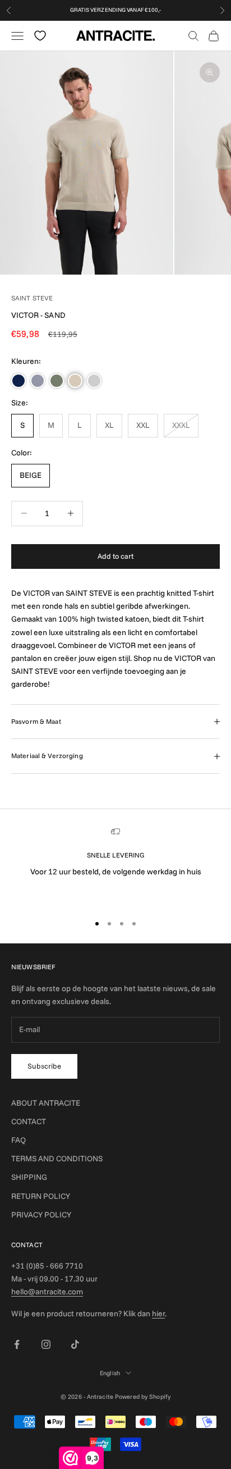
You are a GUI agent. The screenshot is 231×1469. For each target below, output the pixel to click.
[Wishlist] (40, 35)
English (110, 1373)
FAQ (18, 1140)
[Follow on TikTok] (75, 1344)
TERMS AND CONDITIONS (57, 1158)
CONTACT (28, 1121)
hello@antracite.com (47, 1291)
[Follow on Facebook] (16, 1344)
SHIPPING (29, 1177)
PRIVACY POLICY (41, 1215)
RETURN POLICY (40, 1196)
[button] (18, 380)
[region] (115, 866)
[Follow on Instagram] (46, 1344)
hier (158, 1313)
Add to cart (115, 555)
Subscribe (44, 1065)
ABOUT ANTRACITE (45, 1103)
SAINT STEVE (32, 298)
